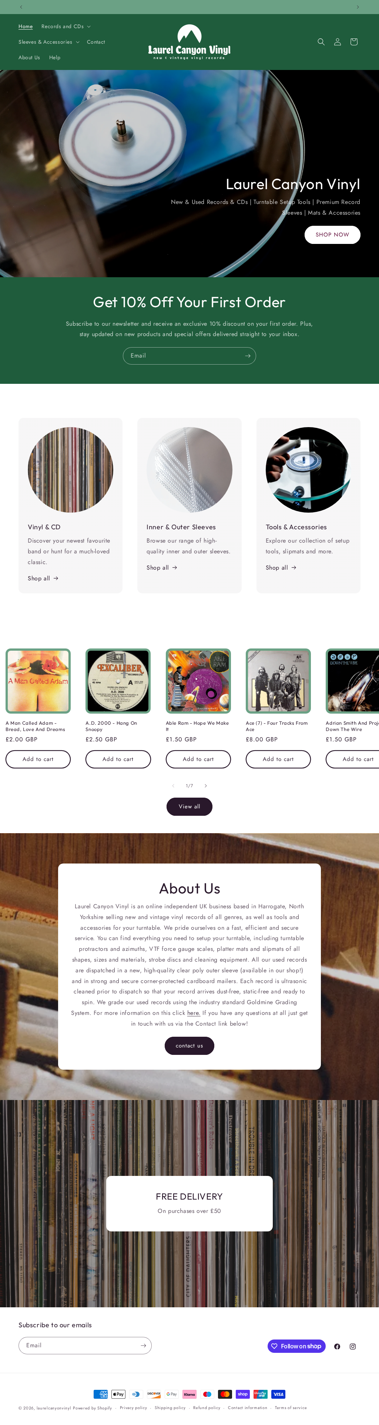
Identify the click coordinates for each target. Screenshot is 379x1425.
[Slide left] (173, 786)
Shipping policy (170, 1408)
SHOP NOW (332, 235)
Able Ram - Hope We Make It (197, 726)
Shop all (39, 578)
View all (189, 806)
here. (194, 1013)
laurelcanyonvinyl (54, 1408)
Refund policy (206, 1408)
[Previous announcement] (21, 7)
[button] (65, 26)
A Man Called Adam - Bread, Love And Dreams (35, 726)
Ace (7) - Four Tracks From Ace (277, 726)
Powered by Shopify (92, 1408)
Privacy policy (133, 1408)
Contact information (247, 1408)
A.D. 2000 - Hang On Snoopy (111, 726)
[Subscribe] (247, 356)
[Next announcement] (358, 7)
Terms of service (291, 1408)
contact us (189, 1046)
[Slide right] (206, 786)
